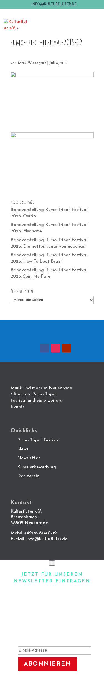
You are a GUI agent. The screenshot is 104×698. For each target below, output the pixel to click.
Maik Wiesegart (32, 63)
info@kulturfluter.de (46, 539)
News (22, 449)
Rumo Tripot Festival (38, 440)
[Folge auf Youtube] (66, 348)
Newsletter (28, 458)
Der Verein (29, 476)
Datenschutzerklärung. (58, 689)
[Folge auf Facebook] (44, 348)
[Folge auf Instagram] (55, 348)
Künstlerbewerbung (36, 467)
